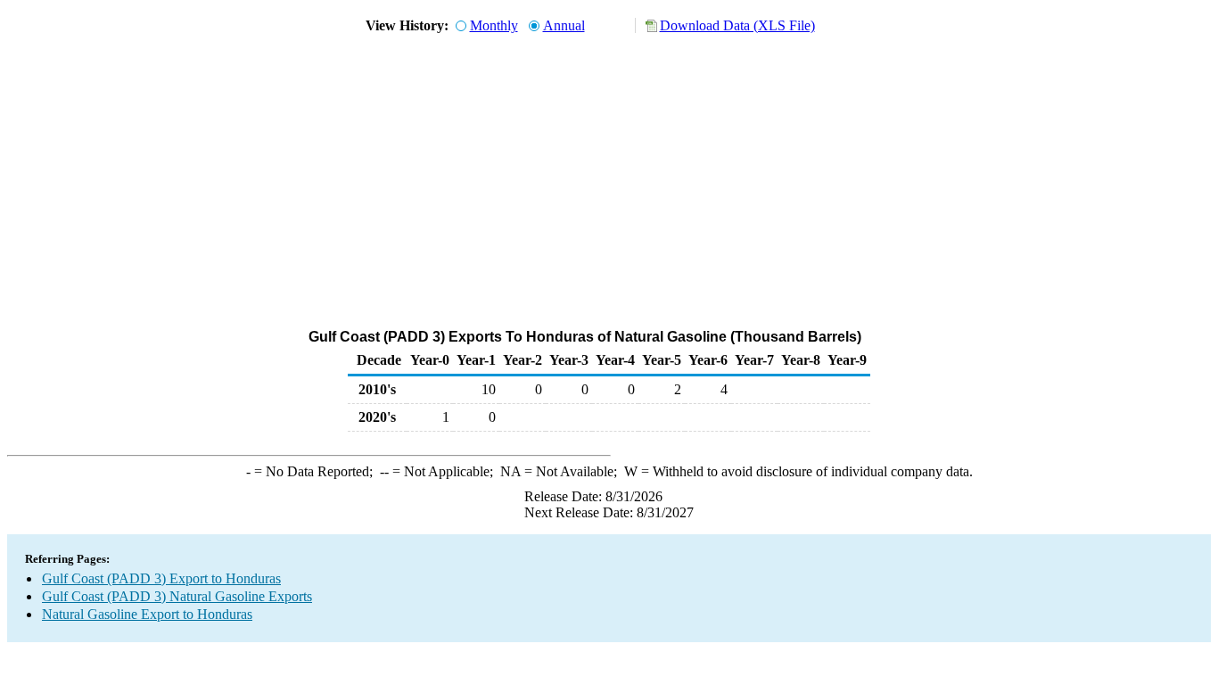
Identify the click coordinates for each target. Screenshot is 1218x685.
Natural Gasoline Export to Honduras (147, 614)
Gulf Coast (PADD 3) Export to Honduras (161, 578)
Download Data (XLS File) (737, 25)
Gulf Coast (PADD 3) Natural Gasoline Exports (177, 596)
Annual (564, 25)
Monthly (494, 25)
